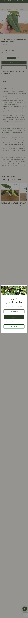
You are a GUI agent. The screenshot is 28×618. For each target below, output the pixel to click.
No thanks (14, 326)
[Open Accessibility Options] (24, 609)
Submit (14, 317)
